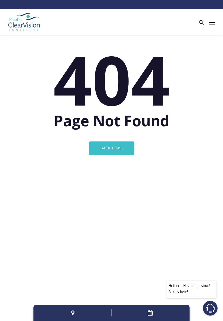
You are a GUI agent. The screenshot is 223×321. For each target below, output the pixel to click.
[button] (212, 22)
